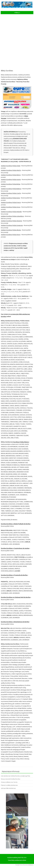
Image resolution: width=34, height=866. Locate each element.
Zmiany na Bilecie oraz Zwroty (9, 782)
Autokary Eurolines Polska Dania (10, 198)
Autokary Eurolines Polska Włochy (11, 170)
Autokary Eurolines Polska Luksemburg (12, 216)
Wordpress (31, 864)
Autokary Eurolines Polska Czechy (11, 193)
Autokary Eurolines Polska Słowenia (11, 221)
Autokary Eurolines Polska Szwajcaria (12, 225)
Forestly (17, 864)
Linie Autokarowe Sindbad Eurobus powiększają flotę (15, 776)
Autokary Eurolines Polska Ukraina (11, 230)
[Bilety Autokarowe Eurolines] (17, 97)
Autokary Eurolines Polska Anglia (10, 166)
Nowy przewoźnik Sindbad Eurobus (10, 779)
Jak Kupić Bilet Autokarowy (8, 788)
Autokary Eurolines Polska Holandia (11, 211)
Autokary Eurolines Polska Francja (11, 202)
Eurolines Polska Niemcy (21, 442)
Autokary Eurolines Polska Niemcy (11, 175)
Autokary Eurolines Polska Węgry (10, 234)
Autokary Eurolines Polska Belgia (10, 184)
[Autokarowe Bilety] (17, 7)
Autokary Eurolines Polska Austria (11, 179)
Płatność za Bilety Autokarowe (9, 785)
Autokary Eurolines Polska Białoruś (11, 188)
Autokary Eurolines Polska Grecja (10, 207)
